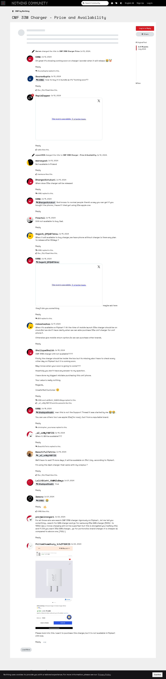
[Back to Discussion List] (3, 3)
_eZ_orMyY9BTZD (47, 455)
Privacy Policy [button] (104, 674)
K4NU (41, 80)
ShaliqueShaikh (46, 412)
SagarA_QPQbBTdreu (49, 262)
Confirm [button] (157, 675)
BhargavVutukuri (47, 202)
